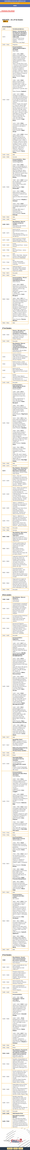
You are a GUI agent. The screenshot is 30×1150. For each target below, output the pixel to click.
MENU (15, 5)
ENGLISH (15, 1148)
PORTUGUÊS (10, 1148)
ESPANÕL (20, 1148)
